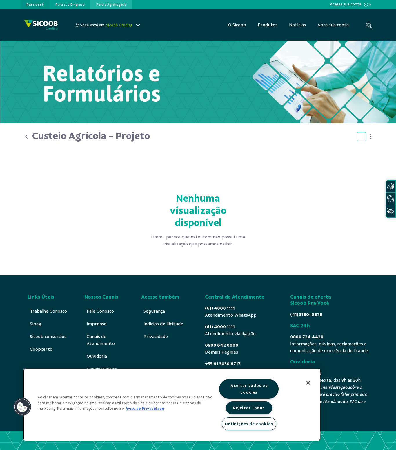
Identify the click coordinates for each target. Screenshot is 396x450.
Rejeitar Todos (249, 407)
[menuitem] (35, 4)
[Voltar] (26, 136)
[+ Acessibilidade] (390, 211)
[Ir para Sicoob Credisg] (41, 25)
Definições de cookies (249, 423)
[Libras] (390, 186)
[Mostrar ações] (370, 136)
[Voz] (390, 199)
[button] (22, 407)
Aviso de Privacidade (145, 409)
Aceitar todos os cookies (249, 388)
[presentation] (35, 4)
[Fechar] (308, 382)
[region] (171, 405)
